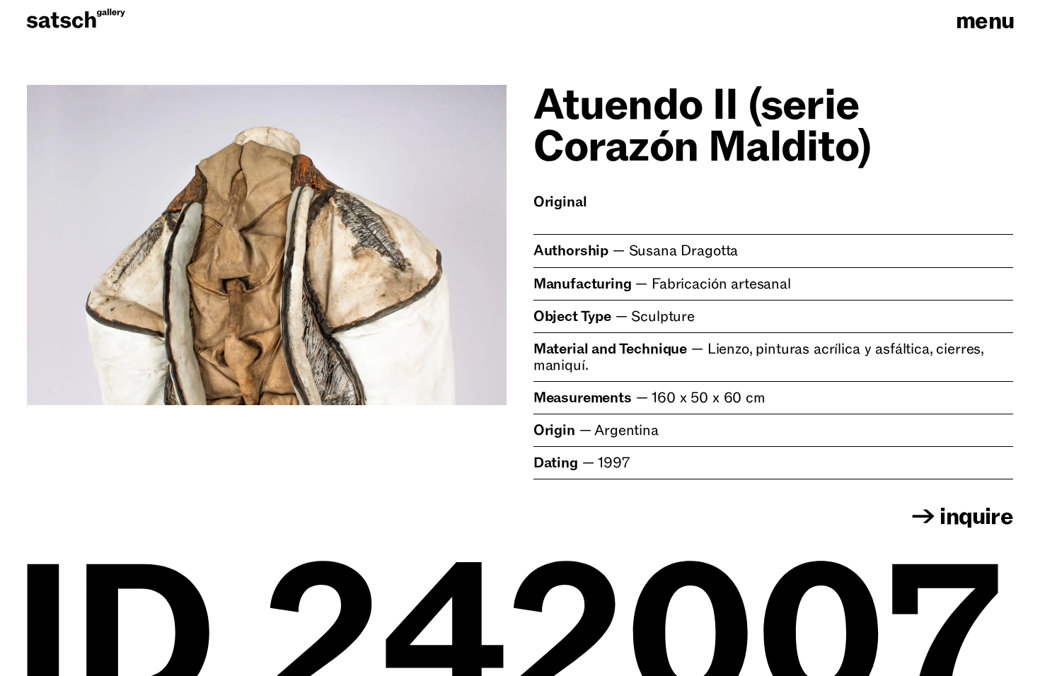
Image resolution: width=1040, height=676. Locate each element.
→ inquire (962, 517)
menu (985, 21)
